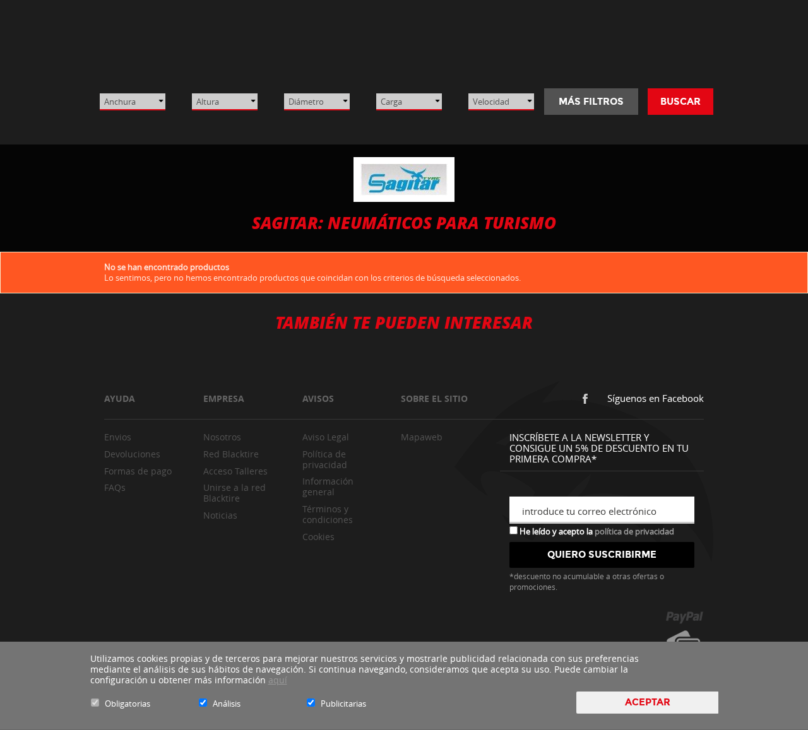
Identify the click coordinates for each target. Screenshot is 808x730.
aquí (277, 680)
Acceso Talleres (235, 471)
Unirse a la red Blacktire (234, 492)
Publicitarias (343, 703)
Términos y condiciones (327, 514)
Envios (117, 437)
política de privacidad (634, 531)
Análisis (227, 703)
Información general (328, 486)
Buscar (680, 101)
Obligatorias (127, 703)
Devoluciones (132, 454)
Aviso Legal (325, 437)
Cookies (318, 537)
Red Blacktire (231, 454)
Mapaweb (422, 437)
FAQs (115, 487)
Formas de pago (138, 471)
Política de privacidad (324, 459)
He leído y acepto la (596, 531)
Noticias (220, 515)
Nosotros (222, 437)
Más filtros (591, 101)
